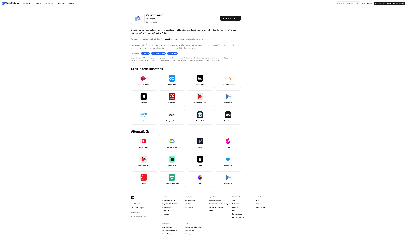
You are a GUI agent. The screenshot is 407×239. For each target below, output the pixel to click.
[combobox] (141, 207)
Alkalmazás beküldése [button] (217, 207)
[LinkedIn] (135, 203)
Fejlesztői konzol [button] (215, 200)
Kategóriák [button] (189, 207)
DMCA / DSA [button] (189, 230)
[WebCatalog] (132, 197)
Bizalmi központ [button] (167, 227)
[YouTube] (138, 203)
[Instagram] (142, 203)
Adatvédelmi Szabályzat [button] (170, 230)
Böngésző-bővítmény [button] (169, 204)
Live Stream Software (158, 53)
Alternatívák (140, 131)
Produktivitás (151, 22)
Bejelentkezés (367, 3)
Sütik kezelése (135, 212)
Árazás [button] (234, 200)
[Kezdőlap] (11, 3)
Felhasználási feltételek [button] (193, 227)
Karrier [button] (258, 204)
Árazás (71, 3)
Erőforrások (61, 3)
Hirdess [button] (211, 210)
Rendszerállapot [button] (238, 217)
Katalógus (37, 3)
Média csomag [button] (261, 207)
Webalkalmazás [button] (167, 207)
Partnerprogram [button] (237, 214)
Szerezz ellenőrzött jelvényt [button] (219, 204)
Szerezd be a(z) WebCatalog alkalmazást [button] (389, 3)
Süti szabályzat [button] (167, 234)
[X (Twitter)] (132, 203)
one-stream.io (151, 19)
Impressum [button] (189, 234)
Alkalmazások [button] (190, 200)
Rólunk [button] (258, 200)
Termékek (26, 3)
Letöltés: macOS (231, 18)
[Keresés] (357, 3)
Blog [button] (234, 210)
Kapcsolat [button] (236, 207)
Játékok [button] (188, 204)
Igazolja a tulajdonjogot (174, 39)
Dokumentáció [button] (237, 204)
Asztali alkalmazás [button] (168, 200)
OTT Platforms (172, 53)
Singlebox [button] (165, 214)
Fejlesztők (49, 3)
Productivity (145, 53)
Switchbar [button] (165, 210)
